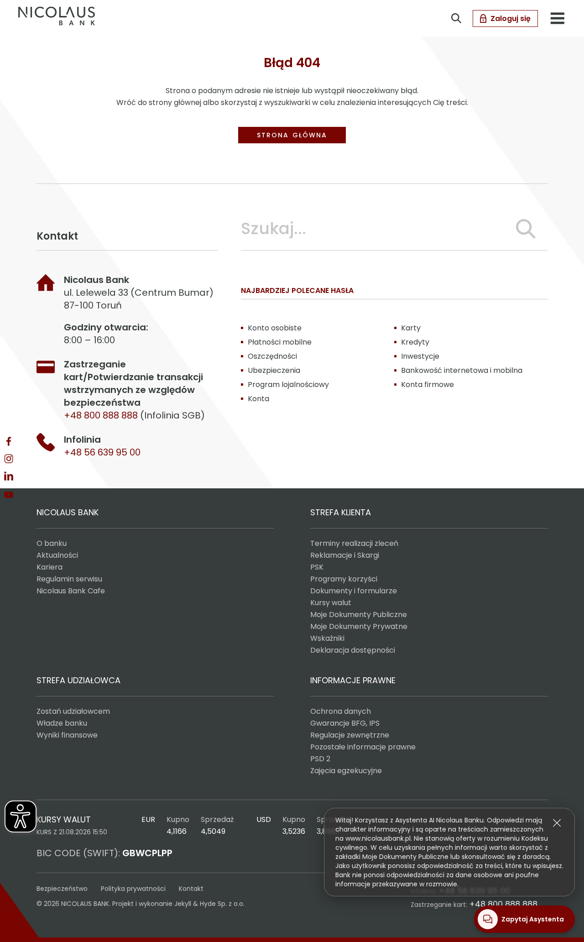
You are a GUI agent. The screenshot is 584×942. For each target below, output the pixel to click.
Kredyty (415, 342)
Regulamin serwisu (69, 579)
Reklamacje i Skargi (344, 555)
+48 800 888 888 (503, 904)
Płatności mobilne (280, 342)
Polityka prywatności (133, 888)
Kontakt (191, 888)
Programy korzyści (343, 579)
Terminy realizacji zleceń (354, 543)
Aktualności (57, 555)
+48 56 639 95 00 (102, 452)
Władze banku (61, 723)
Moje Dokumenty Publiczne (358, 614)
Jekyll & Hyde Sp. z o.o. (209, 903)
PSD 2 (320, 759)
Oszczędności (272, 356)
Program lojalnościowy (288, 384)
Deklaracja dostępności (352, 650)
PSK (316, 567)
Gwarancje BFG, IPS (345, 723)
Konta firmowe (427, 384)
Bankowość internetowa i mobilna (461, 370)
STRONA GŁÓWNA (292, 135)
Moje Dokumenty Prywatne (358, 626)
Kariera (49, 567)
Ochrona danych (340, 711)
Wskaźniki (327, 638)
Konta (258, 398)
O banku (51, 543)
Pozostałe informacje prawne (363, 747)
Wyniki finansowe (67, 735)
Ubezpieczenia (274, 370)
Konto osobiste (275, 328)
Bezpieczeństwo (62, 888)
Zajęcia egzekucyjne (346, 770)
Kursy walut (330, 602)
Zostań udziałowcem (73, 711)
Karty (411, 328)
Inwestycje (420, 356)
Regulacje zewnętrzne (349, 735)
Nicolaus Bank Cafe (70, 591)
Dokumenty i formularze (353, 591)
